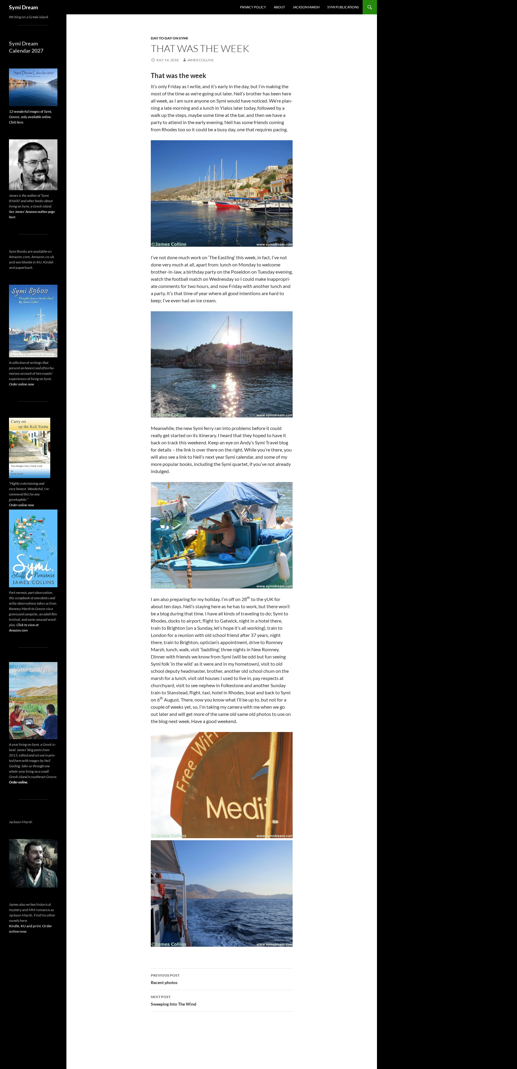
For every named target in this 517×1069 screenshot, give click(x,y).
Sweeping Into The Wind (173, 1001)
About (279, 7)
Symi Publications (343, 7)
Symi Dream (23, 7)
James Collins (200, 60)
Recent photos (165, 979)
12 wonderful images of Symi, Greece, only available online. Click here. (30, 116)
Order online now (21, 384)
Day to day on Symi (169, 38)
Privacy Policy (253, 7)
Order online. (18, 782)
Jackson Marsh (306, 7)
